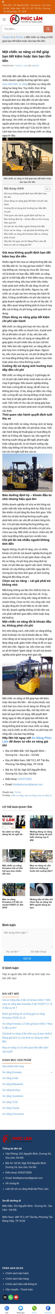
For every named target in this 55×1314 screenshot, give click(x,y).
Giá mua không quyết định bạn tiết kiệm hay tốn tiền (25, 195)
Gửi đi (27, 958)
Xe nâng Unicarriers (13, 1114)
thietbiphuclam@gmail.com (27, 784)
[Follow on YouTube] (16, 1297)
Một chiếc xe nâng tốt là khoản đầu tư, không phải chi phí (26, 236)
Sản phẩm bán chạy (13, 1066)
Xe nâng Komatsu (12, 1072)
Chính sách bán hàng (17, 1278)
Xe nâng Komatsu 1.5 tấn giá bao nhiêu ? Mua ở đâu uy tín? (27, 1025)
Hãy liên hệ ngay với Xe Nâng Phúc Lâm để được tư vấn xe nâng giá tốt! (25, 243)
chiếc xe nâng (17, 795)
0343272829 (25, 779)
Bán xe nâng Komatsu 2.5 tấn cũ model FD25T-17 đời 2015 (12, 903)
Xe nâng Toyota (10, 1108)
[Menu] (4, 19)
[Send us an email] (5, 1297)
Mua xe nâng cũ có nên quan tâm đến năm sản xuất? (25, 1049)
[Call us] (10, 1297)
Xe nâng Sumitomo (12, 1096)
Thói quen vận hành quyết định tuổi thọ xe (24, 215)
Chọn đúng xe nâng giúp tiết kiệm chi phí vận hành (26, 203)
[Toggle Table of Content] (46, 189)
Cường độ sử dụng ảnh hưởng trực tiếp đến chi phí (25, 210)
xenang (35, 66)
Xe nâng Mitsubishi (12, 1084)
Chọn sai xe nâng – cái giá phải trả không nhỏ (26, 230)
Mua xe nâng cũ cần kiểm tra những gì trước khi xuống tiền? (41, 868)
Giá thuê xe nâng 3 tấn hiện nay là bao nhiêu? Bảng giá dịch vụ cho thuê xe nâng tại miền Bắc (27, 1037)
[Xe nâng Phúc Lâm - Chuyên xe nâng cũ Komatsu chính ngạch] (26, 19)
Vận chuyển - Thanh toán (19, 1289)
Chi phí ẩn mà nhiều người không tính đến (24, 226)
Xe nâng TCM (9, 1102)
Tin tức (19, 37)
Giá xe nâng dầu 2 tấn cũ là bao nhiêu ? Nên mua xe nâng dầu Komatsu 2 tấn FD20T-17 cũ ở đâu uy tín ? (27, 1004)
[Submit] (48, 29)
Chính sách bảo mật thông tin (21, 1284)
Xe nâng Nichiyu (11, 1090)
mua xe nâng (30, 795)
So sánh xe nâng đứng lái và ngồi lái (12, 833)
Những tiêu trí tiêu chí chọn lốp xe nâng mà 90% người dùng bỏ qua (41, 903)
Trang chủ (7, 37)
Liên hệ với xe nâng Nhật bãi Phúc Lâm (27, 1189)
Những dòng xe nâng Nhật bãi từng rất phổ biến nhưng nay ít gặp (41, 836)
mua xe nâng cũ (44, 795)
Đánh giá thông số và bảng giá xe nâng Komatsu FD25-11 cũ (23, 1016)
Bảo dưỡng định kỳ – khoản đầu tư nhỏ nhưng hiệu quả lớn (26, 221)
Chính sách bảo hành (17, 1273)
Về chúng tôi (12, 1183)
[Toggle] (51, 1072)
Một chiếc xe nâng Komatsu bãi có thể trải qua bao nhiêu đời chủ (12, 869)
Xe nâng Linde (10, 1078)
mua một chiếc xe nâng (14, 84)
